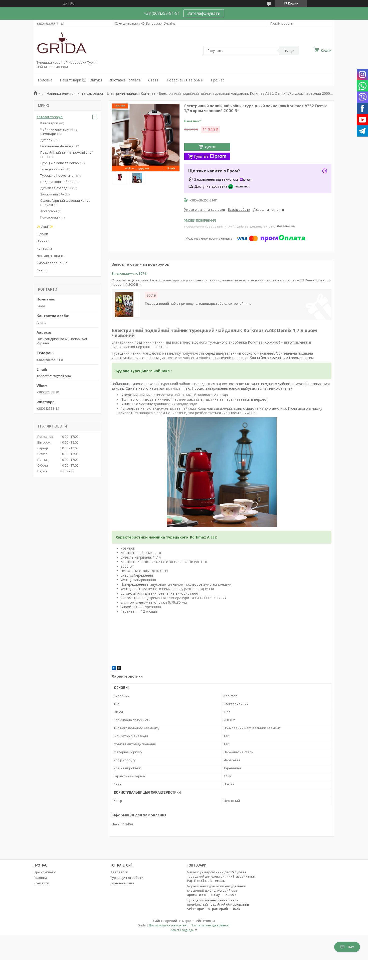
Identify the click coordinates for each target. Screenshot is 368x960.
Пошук (289, 51)
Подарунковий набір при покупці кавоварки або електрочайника (198, 303)
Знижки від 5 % (52, 194)
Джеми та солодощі (55, 188)
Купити (210, 147)
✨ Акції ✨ (45, 226)
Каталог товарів (50, 117)
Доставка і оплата (125, 80)
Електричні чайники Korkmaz (130, 93)
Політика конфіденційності (211, 925)
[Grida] (62, 44)
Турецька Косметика (57, 175)
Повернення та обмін (185, 80)
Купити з (201, 156)
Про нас (217, 80)
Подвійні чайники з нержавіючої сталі (66, 154)
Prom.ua (209, 921)
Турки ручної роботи (126, 877)
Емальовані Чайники (57, 146)
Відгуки (96, 80)
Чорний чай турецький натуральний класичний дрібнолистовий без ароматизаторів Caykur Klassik (216, 890)
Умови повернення (52, 263)
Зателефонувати (204, 13)
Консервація (50, 217)
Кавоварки (49, 123)
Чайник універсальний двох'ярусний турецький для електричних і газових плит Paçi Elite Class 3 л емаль (221, 876)
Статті (153, 80)
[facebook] (114, 668)
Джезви (46, 140)
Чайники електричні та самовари (75, 93)
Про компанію (45, 872)
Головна (45, 80)
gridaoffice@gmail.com (54, 376)
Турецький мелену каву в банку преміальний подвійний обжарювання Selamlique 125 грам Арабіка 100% (218, 904)
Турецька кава (122, 883)
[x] (119, 668)
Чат (351, 947)
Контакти (44, 248)
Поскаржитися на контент (168, 925)
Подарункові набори (57, 181)
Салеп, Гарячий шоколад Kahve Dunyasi (65, 202)
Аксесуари (48, 211)
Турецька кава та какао (59, 163)
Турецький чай (52, 169)
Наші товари (70, 80)
